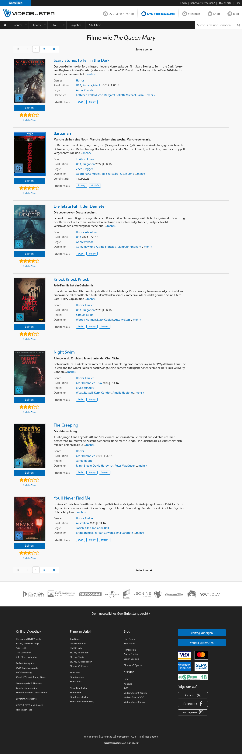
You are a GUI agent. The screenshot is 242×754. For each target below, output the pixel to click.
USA (78, 85)
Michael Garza (135, 95)
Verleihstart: (61, 178)
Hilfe (126, 679)
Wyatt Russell (84, 392)
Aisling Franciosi (106, 246)
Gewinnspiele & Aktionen (29, 683)
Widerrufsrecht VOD (134, 697)
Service (129, 671)
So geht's (76, 25)
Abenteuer (92, 232)
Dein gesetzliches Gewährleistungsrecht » (121, 613)
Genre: (58, 80)
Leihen (29, 107)
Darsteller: (60, 95)
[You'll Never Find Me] (30, 518)
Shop (216, 14)
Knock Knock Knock (71, 279)
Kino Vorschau (77, 676)
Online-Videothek (28, 631)
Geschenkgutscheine (26, 687)
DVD (80, 101)
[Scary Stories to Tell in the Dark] (30, 81)
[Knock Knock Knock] (30, 300)
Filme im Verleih (81, 631)
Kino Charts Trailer (79, 696)
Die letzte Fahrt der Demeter (80, 206)
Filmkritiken (130, 649)
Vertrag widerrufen (202, 643)
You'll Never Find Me (72, 498)
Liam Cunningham (129, 246)
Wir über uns (91, 736)
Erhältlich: (62, 102)
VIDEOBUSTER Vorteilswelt (29, 705)
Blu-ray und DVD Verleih (28, 638)
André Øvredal (85, 90)
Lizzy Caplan (105, 319)
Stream (104, 326)
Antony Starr (122, 319)
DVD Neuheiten (78, 643)
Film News (129, 638)
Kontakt (128, 683)
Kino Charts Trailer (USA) (82, 701)
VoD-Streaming (24, 672)
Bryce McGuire (85, 387)
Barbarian (62, 133)
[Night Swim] (30, 373)
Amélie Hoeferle (122, 392)
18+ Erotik (21, 647)
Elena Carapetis (123, 532)
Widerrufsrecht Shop (134, 701)
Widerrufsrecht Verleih (135, 692)
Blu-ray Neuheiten (79, 652)
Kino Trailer (75, 692)
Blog (236, 14)
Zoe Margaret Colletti (111, 95)
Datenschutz (107, 736)
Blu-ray (91, 101)
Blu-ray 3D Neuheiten (81, 661)
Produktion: (61, 85)
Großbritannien (85, 383)
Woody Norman (86, 319)
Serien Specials (131, 658)
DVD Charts (76, 647)
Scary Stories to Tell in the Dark (81, 60)
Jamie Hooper (84, 460)
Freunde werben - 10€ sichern (31, 692)
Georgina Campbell (88, 173)
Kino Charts (75, 681)
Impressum (122, 736)
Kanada (87, 85)
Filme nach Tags (24, 709)
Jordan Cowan (104, 532)
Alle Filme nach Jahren (27, 657)
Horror (80, 80)
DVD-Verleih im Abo (121, 14)
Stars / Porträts (131, 654)
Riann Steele (84, 465)
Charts (37, 25)
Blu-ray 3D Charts (79, 666)
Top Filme (75, 638)
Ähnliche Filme (29, 120)
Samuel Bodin (85, 314)
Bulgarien (88, 164)
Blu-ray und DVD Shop (27, 643)
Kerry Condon (102, 392)
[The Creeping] (30, 446)
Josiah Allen (83, 528)
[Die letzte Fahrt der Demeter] (30, 227)
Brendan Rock (85, 532)
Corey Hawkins (85, 246)
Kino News (129, 643)
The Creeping (66, 425)
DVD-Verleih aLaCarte (161, 14)
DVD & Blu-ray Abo (25, 663)
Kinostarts (75, 672)
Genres (18, 25)
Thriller (80, 159)
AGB (126, 688)
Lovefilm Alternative (26, 698)
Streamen (194, 14)
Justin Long (127, 173)
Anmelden (15, 3)
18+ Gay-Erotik (23, 652)
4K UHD (95, 185)
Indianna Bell (100, 528)
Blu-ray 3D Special (133, 665)
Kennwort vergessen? (202, 3)
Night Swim (64, 352)
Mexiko (97, 85)
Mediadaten (151, 736)
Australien (82, 523)
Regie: (57, 90)
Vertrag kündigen (202, 633)
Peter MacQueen (125, 465)
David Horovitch (103, 465)
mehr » (91, 74)
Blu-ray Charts (77, 657)
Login (183, 3)
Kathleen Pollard (86, 95)
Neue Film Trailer (78, 687)
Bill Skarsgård (110, 173)
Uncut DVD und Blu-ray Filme (31, 676)
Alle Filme (95, 25)
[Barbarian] (30, 154)
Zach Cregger (84, 169)
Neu (55, 25)
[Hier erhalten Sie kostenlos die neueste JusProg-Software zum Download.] (193, 676)
